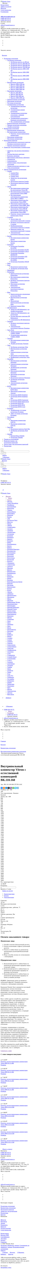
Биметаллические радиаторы (16, 123)
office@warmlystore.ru (8, 16)
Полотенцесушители (10, 140)
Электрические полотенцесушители (18, 142)
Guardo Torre (15, 176)
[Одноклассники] (4, 788)
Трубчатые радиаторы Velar (19, 347)
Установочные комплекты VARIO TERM (19, 336)
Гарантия (4, 1242)
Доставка (4, 1238)
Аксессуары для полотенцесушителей (16, 444)
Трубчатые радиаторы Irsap (19, 268)
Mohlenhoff (10, 270)
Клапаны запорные (13, 156)
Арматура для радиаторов (9, 1211)
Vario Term (10, 330)
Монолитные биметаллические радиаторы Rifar (20, 302)
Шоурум (3, 1220)
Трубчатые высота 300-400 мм (20, 63)
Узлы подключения (13, 168)
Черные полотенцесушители (16, 145)
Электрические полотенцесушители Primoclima (17, 288)
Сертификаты (5, 1237)
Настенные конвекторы (14, 139)
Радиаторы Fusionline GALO (20, 251)
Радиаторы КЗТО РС (17, 403)
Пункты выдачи (6, 1228)
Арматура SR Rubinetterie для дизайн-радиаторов (20, 310)
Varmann (10, 338)
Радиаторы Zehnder (17, 437)
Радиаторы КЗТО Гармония (19, 400)
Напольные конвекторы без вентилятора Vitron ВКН (19, 201)
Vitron (9, 186)
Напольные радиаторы (14, 101)
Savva (9, 419)
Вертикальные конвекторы (15, 130)
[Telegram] (18, 788)
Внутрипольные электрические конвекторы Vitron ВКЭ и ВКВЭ (19, 196)
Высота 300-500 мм (17, 94)
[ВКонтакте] (2, 788)
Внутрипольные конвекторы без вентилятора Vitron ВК (20, 189)
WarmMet (10, 359)
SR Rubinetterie (12, 308)
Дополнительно (9, 897)
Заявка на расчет (7, 891)
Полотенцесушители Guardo (20, 181)
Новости (3, 1226)
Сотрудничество (6, 1230)
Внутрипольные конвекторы (16, 132)
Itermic (9, 236)
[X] (9, 788)
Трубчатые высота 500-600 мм (20, 65)
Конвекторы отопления (11, 128)
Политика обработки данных (10, 1245)
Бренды (3, 1215)
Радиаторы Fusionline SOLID (20, 261)
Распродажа (7, 446)
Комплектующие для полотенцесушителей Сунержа (20, 230)
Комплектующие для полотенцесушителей (11, 441)
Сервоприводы (12, 161)
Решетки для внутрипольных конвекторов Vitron (20, 214)
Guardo (9, 171)
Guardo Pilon (15, 173)
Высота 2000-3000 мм (17, 89)
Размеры (3, 1065)
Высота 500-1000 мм (17, 96)
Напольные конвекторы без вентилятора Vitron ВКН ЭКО (20, 204)
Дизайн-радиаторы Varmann (19, 343)
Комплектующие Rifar (18, 306)
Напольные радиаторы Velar (20, 355)
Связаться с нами (6, 1051)
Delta (8, 263)
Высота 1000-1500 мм (17, 84)
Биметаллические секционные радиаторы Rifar (20, 295)
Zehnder (9, 434)
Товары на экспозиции (11, 439)
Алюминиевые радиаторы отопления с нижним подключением (19, 114)
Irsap (8, 265)
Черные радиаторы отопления (16, 125)
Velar (8, 345)
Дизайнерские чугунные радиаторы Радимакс (18, 411)
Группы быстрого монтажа (15, 154)
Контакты (4, 1221)
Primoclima (10, 272)
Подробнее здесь (6, 1267)
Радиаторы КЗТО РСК (18, 405)
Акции (3, 1223)
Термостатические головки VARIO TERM (19, 332)
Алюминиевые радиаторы (15, 104)
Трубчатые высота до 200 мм (20, 62)
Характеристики (9, 894)
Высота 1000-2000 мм (17, 98)
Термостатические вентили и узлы (18, 166)
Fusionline (10, 244)
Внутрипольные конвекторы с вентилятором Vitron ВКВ (20, 192)
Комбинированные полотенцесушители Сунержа (20, 226)
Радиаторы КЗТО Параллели (20, 401)
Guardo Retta (15, 174)
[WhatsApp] (13, 788)
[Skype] (16, 788)
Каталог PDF (5, 1235)
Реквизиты (4, 1225)
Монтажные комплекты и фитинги (18, 157)
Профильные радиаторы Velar (20, 357)
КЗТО (9, 386)
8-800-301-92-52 (6, 18)
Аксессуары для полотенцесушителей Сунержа (20, 219)
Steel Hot (10, 427)
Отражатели (11, 159)
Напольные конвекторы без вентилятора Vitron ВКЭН (19, 208)
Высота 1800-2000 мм (17, 87)
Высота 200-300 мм (17, 92)
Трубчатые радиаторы (14, 60)
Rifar (8, 292)
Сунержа (10, 217)
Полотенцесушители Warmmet (20, 378)
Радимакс (10, 408)
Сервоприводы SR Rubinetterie (20, 320)
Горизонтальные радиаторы (16, 99)
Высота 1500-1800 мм (17, 86)
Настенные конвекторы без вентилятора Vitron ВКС (19, 211)
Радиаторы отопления (11, 58)
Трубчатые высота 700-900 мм (20, 67)
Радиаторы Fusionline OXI (19, 256)
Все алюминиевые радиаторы (20, 121)
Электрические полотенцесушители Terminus (20, 327)
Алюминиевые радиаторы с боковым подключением (19, 119)
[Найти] (4, 453)
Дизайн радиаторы (13, 127)
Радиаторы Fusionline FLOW (20, 250)
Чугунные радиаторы (14, 103)
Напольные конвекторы (14, 137)
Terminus (10, 321)
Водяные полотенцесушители (16, 144)
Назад (10, 498)
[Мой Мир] (6, 788)
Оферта (3, 1250)
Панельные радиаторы (14, 91)
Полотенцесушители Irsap (19, 267)
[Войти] (1, 488)
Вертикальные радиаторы (15, 82)
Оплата (6, 895)
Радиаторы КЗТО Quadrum (19, 395)
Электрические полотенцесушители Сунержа (20, 233)
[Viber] (11, 788)
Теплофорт (10, 417)
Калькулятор (5, 1233)
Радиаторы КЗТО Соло (18, 407)
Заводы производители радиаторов (15, 169)
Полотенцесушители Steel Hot (20, 429)
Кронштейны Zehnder (17, 436)
